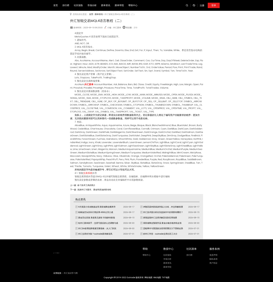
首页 (55, 5)
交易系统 (87, 173)
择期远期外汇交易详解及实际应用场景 (160, 217)
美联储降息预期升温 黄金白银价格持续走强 (162, 223)
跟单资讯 (105, 5)
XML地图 (157, 277)
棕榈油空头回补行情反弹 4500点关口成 (95, 212)
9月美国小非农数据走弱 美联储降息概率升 (97, 206)
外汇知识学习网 (71, 273)
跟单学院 (119, 5)
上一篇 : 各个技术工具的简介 (82, 185)
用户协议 (213, 263)
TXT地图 (165, 277)
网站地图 (148, 277)
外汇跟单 (89, 84)
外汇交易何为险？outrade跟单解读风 (95, 233)
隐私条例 (213, 259)
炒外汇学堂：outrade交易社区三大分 (160, 233)
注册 (202, 5)
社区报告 (78, 5)
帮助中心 (132, 5)
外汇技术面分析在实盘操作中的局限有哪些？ (163, 212)
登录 (213, 5)
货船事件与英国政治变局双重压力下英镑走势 (163, 228)
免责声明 (213, 255)
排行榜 (65, 5)
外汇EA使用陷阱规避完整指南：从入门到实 (97, 228)
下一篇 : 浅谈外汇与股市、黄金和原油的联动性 (90, 189)
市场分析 (92, 5)
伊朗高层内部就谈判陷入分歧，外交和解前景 (163, 206)
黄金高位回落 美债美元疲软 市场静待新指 (96, 217)
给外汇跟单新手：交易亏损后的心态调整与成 (98, 223)
